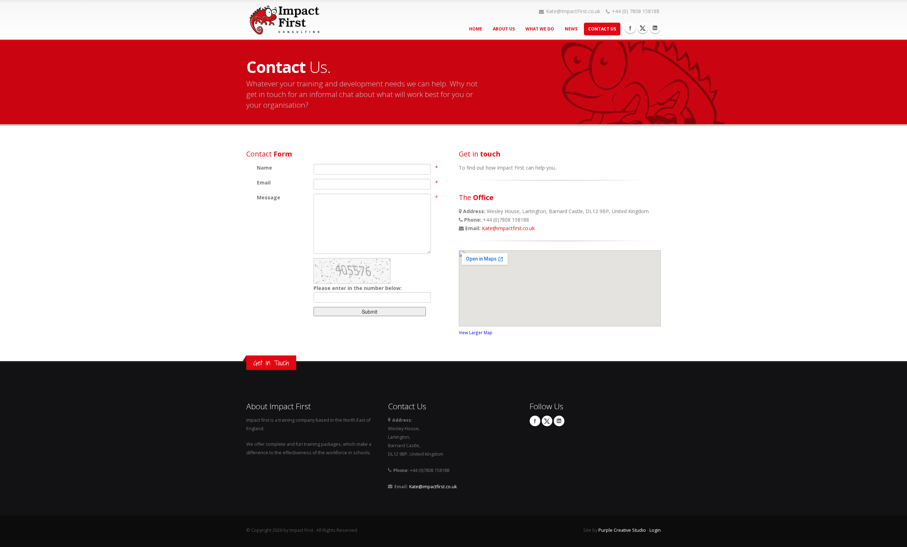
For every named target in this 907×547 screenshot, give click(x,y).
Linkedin (655, 28)
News (571, 29)
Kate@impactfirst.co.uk (508, 228)
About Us (504, 29)
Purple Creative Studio (622, 530)
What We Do (539, 29)
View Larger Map (475, 332)
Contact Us (602, 29)
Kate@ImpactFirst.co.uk (573, 11)
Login (655, 530)
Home (475, 29)
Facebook (630, 28)
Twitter (642, 28)
